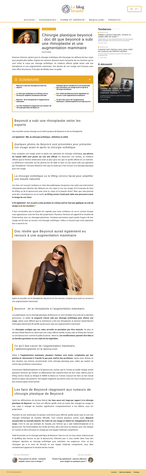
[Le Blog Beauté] (73, 8)
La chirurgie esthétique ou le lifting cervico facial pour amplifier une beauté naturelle (32, 94)
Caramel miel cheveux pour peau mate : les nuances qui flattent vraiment (116, 50)
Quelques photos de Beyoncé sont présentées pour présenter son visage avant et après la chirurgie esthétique (73, 87)
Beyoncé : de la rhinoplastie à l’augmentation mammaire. (32, 100)
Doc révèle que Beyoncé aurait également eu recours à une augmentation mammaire (72, 94)
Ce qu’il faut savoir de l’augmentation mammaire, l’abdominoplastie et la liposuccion (73, 100)
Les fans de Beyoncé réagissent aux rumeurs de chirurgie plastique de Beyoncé (33, 106)
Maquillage (48, 29)
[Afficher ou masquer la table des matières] (65, 79)
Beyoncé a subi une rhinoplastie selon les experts (31, 86)
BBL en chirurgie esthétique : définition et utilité (47, 137)
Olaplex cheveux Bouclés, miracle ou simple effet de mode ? (114, 36)
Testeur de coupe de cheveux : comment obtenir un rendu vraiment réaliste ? (115, 90)
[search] (131, 9)
